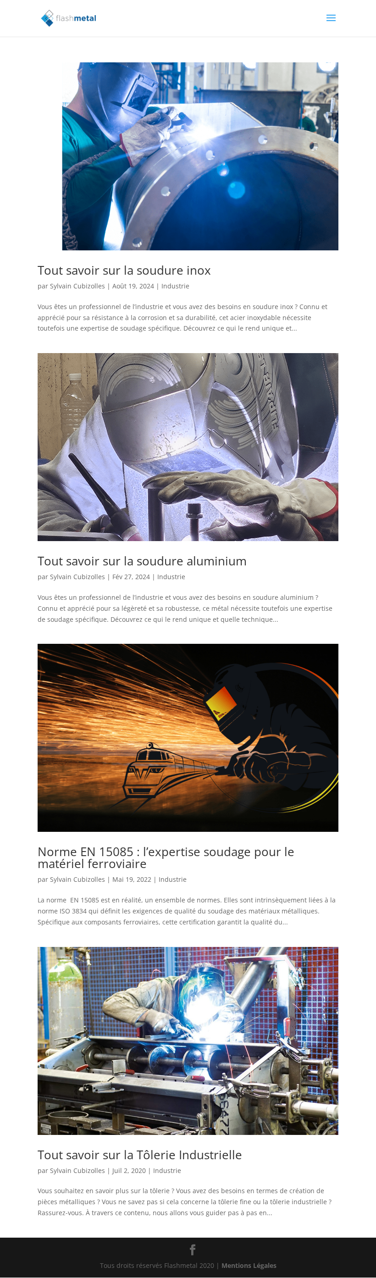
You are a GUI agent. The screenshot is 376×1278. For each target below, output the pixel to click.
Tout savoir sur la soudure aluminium (142, 561)
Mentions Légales (248, 1265)
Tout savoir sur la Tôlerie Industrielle (140, 1154)
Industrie (175, 286)
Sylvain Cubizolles (77, 286)
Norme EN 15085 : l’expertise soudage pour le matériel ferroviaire (166, 857)
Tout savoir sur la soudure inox (124, 270)
